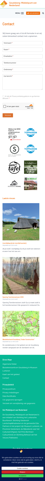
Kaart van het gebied (11, 374)
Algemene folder (10, 364)
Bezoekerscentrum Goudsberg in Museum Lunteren (20, 369)
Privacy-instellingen (11, 392)
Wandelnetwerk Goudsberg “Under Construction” (19, 339)
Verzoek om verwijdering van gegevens (19, 403)
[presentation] (21, 221)
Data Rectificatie (9, 396)
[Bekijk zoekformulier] (43, 13)
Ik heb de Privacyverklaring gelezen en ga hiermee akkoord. (21, 97)
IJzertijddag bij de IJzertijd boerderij (14, 243)
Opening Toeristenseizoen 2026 (13, 297)
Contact (6, 378)
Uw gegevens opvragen (12, 400)
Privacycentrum (9, 389)
